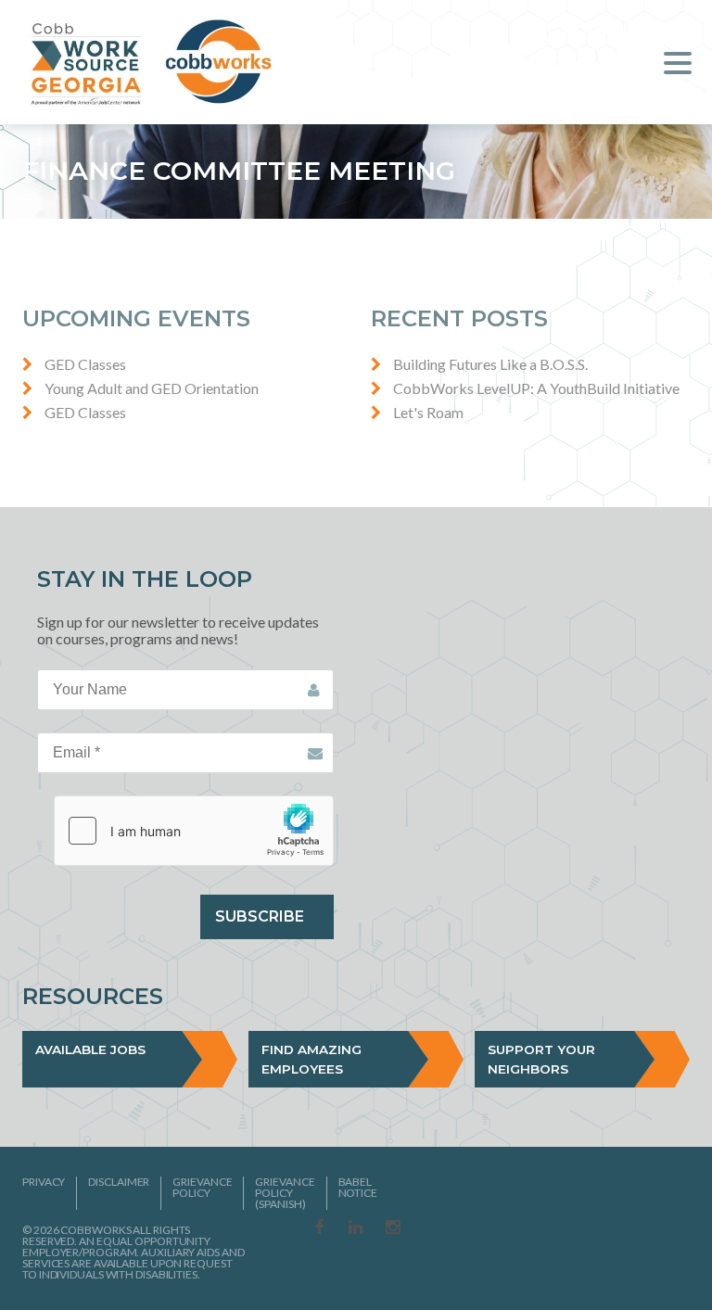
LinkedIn (356, 1228)
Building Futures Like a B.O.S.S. (490, 364)
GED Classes (85, 364)
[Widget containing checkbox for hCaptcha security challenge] (194, 830)
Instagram (393, 1228)
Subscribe (259, 916)
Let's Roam (428, 412)
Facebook (318, 1228)
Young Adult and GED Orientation (151, 388)
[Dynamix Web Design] (645, 1226)
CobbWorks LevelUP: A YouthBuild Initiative (536, 388)
